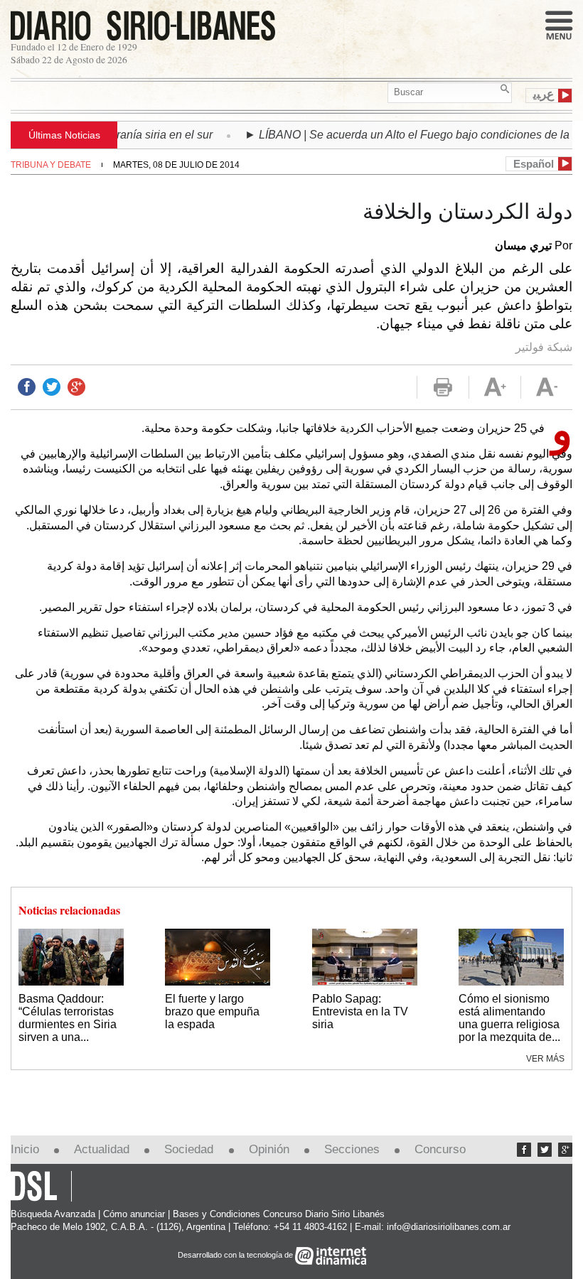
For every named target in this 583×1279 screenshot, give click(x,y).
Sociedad (188, 1149)
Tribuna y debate (51, 165)
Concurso (440, 1149)
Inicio (25, 1149)
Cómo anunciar (134, 1214)
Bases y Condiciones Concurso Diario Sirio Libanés (279, 1214)
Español (533, 164)
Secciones (352, 1149)
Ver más (545, 1059)
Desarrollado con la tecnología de (236, 1255)
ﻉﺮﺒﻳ (543, 94)
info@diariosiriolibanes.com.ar (448, 1226)
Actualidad (101, 1149)
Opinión (269, 1149)
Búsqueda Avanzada (53, 1214)
